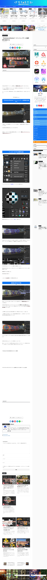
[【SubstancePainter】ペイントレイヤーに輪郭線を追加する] (17, 48)
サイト (4, 462)
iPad (23, 6)
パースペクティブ (32, 6)
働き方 (36, 139)
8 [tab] (26, 23)
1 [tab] (20, 23)
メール (4, 458)
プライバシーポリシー (19, 571)
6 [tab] (25, 23)
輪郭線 (9, 435)
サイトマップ (25, 571)
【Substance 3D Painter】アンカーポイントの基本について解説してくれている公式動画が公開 (43, 165)
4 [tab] (23, 23)
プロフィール (13, 571)
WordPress (36, 135)
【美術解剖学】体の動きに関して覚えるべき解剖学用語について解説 (33, 16)
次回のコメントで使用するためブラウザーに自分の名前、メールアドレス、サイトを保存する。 (16, 467)
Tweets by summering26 (37, 151)
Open (18, 97)
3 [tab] (22, 23)
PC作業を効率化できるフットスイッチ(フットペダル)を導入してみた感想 (43, 16)
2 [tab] (21, 23)
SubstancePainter (5, 434)
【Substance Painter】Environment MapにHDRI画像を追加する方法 (22, 549)
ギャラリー (33, 571)
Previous (1, 16)
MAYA (5, 6)
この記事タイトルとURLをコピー (16, 44)
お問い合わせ (29, 571)
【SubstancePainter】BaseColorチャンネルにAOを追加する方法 (8, 549)
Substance (14, 6)
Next (46, 16)
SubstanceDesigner (37, 122)
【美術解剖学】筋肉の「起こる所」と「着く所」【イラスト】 (23, 16)
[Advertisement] (16, 78)
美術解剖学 (41, 6)
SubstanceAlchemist (37, 124)
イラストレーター (37, 137)
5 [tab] (24, 23)
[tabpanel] (4, 15)
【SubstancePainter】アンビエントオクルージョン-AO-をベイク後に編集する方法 (8, 528)
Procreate (36, 111)
